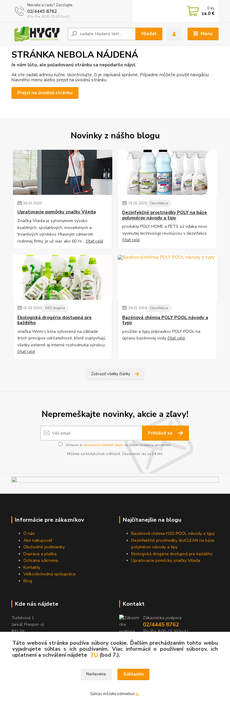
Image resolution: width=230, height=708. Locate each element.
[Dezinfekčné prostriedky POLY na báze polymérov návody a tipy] (167, 172)
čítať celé (94, 241)
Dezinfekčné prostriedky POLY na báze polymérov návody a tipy (164, 215)
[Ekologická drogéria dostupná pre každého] (62, 277)
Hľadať (148, 34)
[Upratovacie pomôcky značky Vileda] (62, 172)
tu (137, 694)
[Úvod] (37, 34)
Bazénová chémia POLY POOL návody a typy (165, 320)
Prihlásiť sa (161, 433)
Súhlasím (133, 674)
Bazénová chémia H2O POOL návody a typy (173, 533)
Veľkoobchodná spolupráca (49, 574)
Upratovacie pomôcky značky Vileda (56, 212)
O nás (29, 533)
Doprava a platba (40, 554)
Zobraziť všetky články (110, 374)
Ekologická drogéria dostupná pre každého (54, 320)
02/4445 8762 (42, 11)
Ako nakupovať (37, 540)
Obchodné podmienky (44, 547)
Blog (27, 581)
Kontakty (31, 567)
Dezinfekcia (159, 203)
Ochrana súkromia (40, 560)
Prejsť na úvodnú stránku (44, 93)
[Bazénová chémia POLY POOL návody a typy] (167, 277)
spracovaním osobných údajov (103, 445)
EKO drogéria (55, 308)
